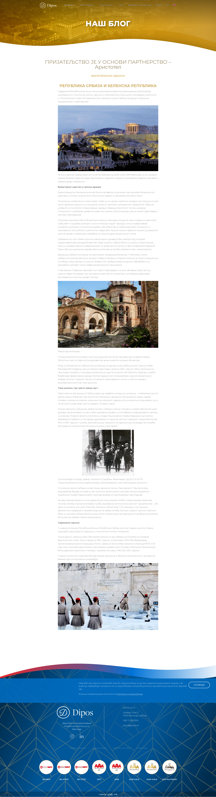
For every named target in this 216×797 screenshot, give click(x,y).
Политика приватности (77, 748)
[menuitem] (174, 7)
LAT (167, 5)
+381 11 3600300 (130, 720)
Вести (121, 5)
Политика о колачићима (122, 748)
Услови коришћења (99, 748)
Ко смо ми (69, 5)
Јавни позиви (142, 748)
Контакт (158, 5)
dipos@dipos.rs (131, 725)
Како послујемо (106, 5)
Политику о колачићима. (129, 694)
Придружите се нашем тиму (139, 5)
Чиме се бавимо (86, 5)
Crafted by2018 (108, 794)
